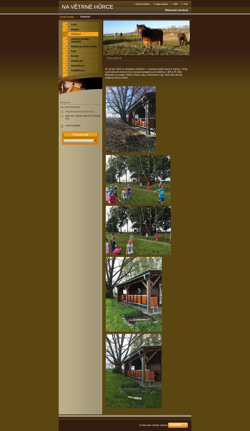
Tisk (185, 4)
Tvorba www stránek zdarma (153, 425)
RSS (176, 4)
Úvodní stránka (143, 4)
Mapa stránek (162, 4)
